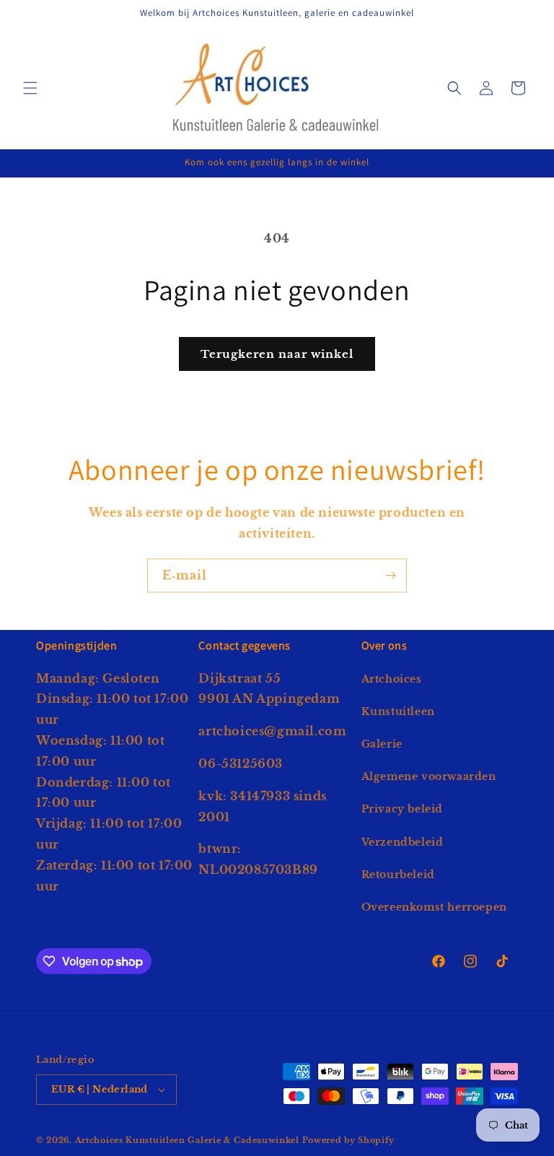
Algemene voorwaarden (428, 776)
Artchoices (391, 679)
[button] (30, 88)
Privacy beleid (402, 808)
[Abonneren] (390, 575)
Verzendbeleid (402, 842)
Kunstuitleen (398, 711)
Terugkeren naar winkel (277, 354)
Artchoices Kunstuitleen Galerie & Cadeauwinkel (187, 1140)
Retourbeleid (398, 874)
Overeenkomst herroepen (434, 907)
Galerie (382, 743)
